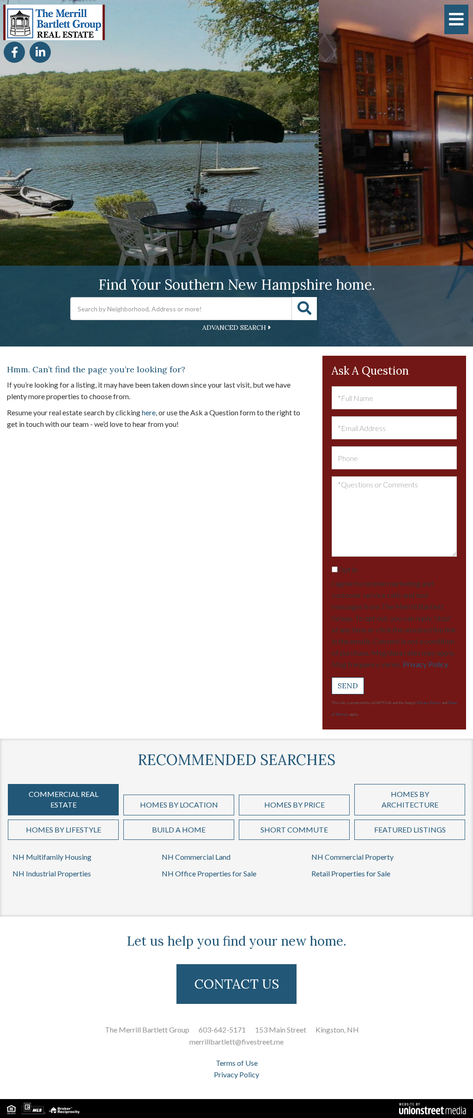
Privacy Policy (425, 664)
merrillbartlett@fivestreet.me (236, 1041)
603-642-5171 (222, 1029)
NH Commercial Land (196, 856)
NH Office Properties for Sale (209, 873)
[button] (304, 308)
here (149, 412)
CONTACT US (236, 984)
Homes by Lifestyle (63, 829)
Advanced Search (234, 327)
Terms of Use (237, 1062)
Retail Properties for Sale (350, 873)
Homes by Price (294, 804)
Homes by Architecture (410, 799)
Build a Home (179, 829)
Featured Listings (410, 829)
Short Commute (294, 829)
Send (348, 685)
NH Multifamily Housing (51, 856)
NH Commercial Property (352, 856)
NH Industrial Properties (51, 873)
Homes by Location (179, 804)
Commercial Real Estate (63, 799)
